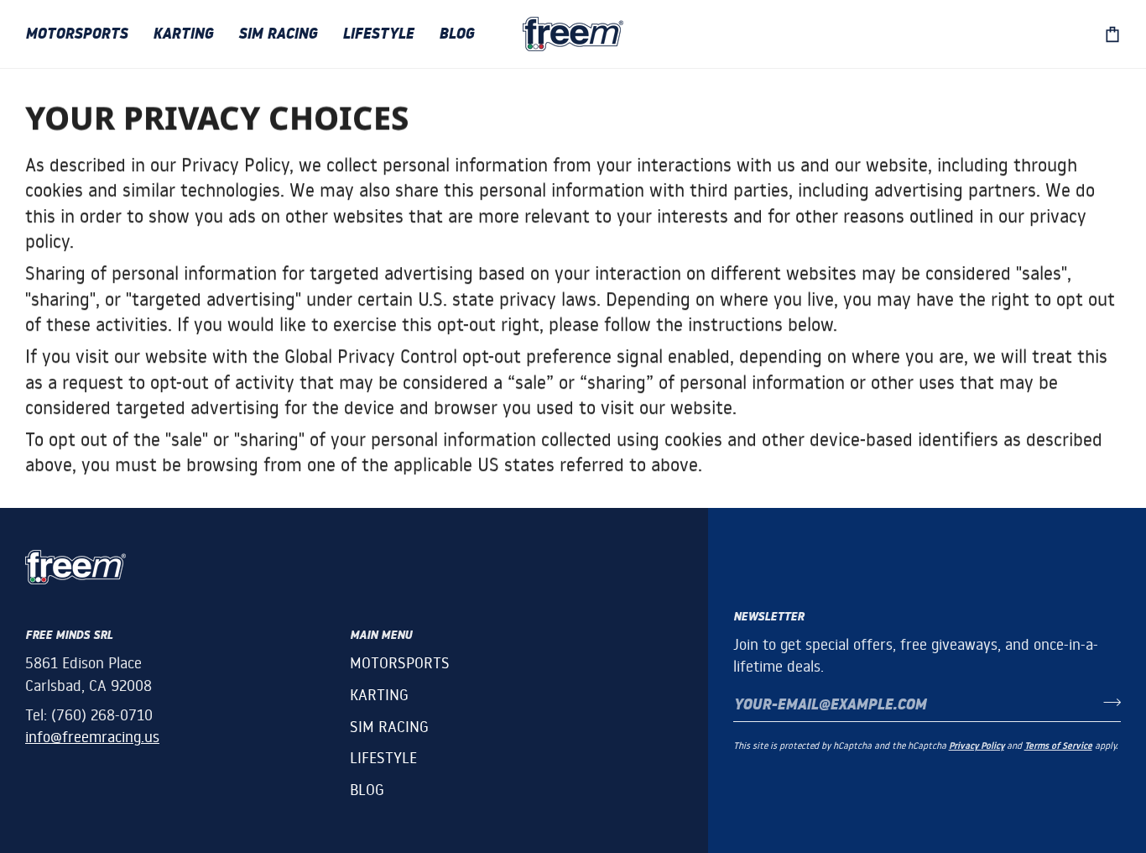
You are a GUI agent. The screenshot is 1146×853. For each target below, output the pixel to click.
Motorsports (400, 662)
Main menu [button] (381, 634)
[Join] (1107, 701)
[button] (82, 34)
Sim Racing (389, 726)
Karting (379, 694)
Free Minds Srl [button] (68, 634)
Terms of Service (1058, 746)
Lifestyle (383, 757)
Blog (367, 789)
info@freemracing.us (92, 736)
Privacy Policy (976, 746)
